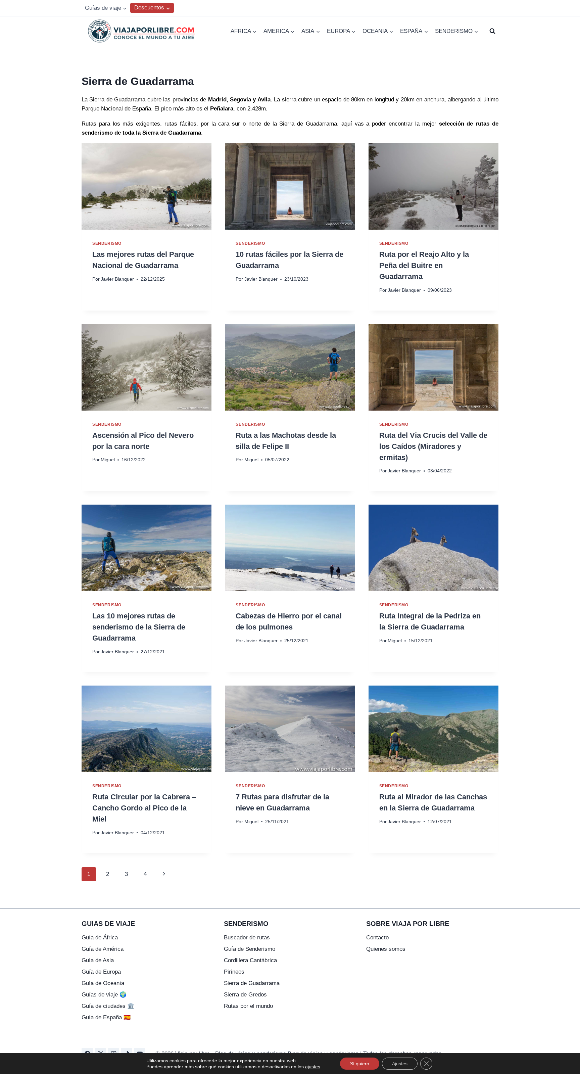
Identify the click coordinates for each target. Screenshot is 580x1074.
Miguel (108, 459)
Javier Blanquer (117, 279)
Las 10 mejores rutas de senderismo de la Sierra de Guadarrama (138, 627)
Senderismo (107, 243)
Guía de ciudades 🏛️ (108, 1006)
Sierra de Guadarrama (252, 983)
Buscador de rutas (247, 937)
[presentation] (146, 186)
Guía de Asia (98, 960)
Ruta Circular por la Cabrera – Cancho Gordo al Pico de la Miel (144, 808)
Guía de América (103, 949)
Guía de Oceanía (103, 983)
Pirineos (234, 972)
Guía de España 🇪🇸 (106, 1017)
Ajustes (399, 1063)
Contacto (377, 937)
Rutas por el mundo (248, 1006)
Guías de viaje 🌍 (104, 994)
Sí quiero (359, 1063)
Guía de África (100, 937)
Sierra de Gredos (245, 994)
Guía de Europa (101, 972)
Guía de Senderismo (249, 949)
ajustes (312, 1066)
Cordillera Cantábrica (250, 960)
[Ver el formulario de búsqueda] (492, 31)
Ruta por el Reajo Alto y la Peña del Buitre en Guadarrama (424, 265)
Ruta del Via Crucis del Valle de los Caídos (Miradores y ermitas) (433, 446)
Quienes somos (385, 949)
